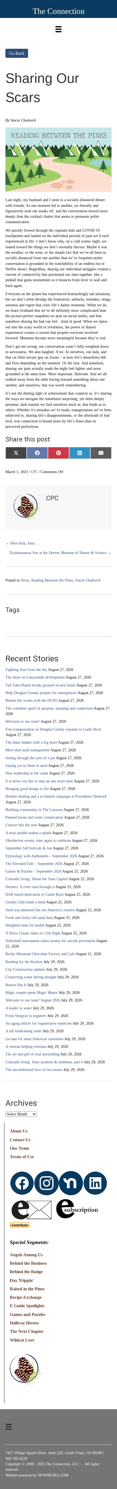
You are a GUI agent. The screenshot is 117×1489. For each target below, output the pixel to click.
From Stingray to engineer (25, 1016)
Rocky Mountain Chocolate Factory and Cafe (40, 954)
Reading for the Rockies (23, 962)
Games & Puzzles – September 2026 (33, 871)
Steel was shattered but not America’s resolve (40, 910)
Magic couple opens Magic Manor (31, 993)
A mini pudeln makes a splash (28, 833)
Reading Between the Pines (52, 580)
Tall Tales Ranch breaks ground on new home (40, 685)
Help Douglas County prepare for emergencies (41, 693)
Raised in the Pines (27, 1289)
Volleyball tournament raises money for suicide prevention (50, 941)
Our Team (19, 1148)
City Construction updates (25, 969)
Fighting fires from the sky (26, 670)
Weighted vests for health (24, 925)
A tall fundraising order (23, 1031)
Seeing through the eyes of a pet (30, 758)
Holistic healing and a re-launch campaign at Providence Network (56, 796)
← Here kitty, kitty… (22, 543)
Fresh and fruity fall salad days (29, 918)
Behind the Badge (26, 1271)
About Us (18, 1131)
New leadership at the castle (26, 773)
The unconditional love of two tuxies (33, 1070)
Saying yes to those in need (26, 766)
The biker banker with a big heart (31, 742)
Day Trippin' (22, 1280)
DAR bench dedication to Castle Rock (34, 894)
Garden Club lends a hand (25, 902)
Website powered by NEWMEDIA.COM (36, 1475)
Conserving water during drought (31, 977)
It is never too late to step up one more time (39, 781)
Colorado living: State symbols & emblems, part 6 (44, 1062)
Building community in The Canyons (34, 810)
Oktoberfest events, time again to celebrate (38, 841)
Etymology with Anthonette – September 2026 (41, 856)
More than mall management (27, 750)
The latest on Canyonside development (35, 677)
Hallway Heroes (24, 1323)
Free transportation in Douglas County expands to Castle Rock (53, 729)
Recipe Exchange (26, 1297)
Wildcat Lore (22, 1340)
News (25, 580)
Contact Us (20, 1139)
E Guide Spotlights (27, 1305)
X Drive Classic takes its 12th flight (32, 933)
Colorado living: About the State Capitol (36, 879)
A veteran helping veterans (25, 1047)
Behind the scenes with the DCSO (31, 700)
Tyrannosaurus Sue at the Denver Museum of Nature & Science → (60, 553)
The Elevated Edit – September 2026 (34, 864)
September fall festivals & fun (28, 848)
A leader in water (18, 1008)
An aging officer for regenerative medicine (38, 1023)
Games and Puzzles (27, 1314)
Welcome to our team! (22, 721)
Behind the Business (28, 1263)
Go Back (16, 53)
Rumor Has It (15, 985)
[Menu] (58, 27)
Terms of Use (22, 1156)
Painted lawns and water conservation (34, 817)
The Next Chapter (27, 1331)
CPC (34, 472)
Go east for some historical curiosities (34, 1039)
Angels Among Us (26, 1254)
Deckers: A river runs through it (29, 887)
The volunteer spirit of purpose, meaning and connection (49, 708)
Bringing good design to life (27, 789)
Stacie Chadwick (88, 580)
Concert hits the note (21, 825)
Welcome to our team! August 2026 (32, 1000)
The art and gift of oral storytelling (32, 1054)
